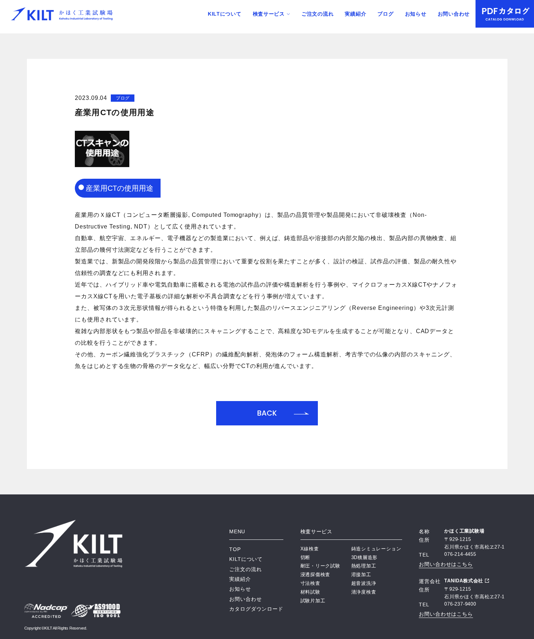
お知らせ (415, 14)
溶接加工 (361, 574)
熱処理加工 (363, 566)
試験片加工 (312, 600)
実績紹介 (355, 14)
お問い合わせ (454, 14)
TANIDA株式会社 (463, 580)
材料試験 (310, 592)
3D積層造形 (364, 557)
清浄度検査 (363, 592)
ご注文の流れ (317, 14)
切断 (305, 557)
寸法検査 (310, 583)
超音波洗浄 (363, 583)
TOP (235, 549)
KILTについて (225, 14)
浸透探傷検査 (315, 574)
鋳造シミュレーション (376, 548)
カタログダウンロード (242, 609)
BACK (267, 413)
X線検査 (309, 548)
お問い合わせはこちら (446, 564)
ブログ (385, 14)
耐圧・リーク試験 (320, 566)
